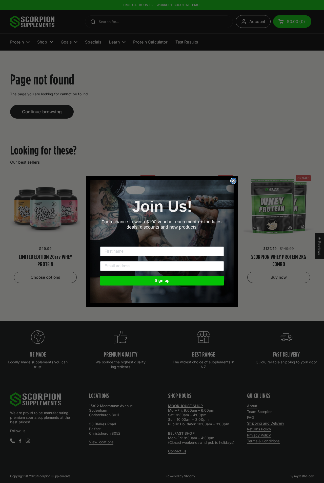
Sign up (162, 280)
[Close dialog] (233, 180)
